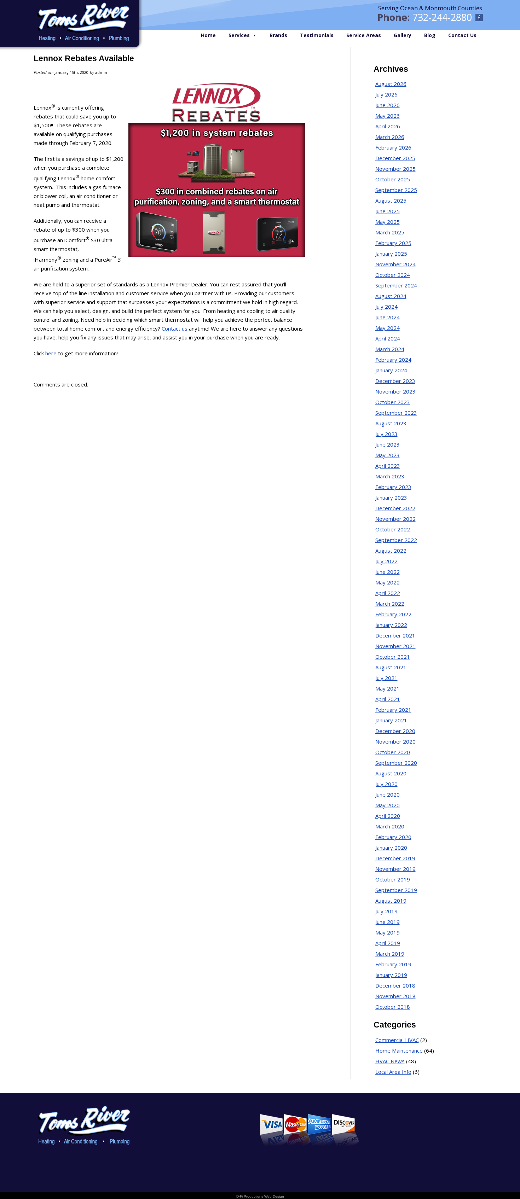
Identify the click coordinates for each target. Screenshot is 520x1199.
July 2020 (386, 783)
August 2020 (390, 773)
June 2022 (387, 571)
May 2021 (387, 688)
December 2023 (395, 380)
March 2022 (389, 603)
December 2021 (395, 635)
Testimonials (317, 35)
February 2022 (393, 614)
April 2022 (387, 592)
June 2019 (387, 921)
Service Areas (363, 35)
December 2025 (395, 158)
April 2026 (387, 126)
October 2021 (392, 656)
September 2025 (396, 189)
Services (239, 35)
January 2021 (391, 720)
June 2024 (387, 317)
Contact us (174, 328)
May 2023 (387, 455)
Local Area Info (393, 1071)
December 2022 (395, 508)
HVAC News (390, 1061)
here (51, 353)
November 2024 (395, 264)
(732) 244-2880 (459, 1120)
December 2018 (395, 985)
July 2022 (386, 561)
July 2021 (386, 677)
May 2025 (387, 221)
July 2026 (386, 94)
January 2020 (391, 847)
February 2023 (393, 486)
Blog (429, 35)
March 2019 (389, 953)
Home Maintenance (399, 1050)
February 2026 (393, 147)
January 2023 (391, 497)
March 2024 (389, 349)
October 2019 (392, 879)
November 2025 (395, 168)
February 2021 (393, 709)
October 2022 (392, 529)
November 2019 (395, 868)
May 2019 (387, 932)
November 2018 (395, 996)
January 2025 (391, 253)
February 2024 (393, 359)
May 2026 (387, 115)
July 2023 (386, 433)
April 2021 (387, 699)
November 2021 (395, 646)
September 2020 (396, 762)
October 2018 (392, 1006)
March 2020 (389, 826)
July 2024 (386, 306)
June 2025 (387, 211)
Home (208, 35)
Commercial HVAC (397, 1039)
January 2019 (391, 974)
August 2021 (390, 667)
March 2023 (389, 476)
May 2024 (387, 327)
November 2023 (395, 391)
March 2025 (389, 232)
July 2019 (386, 911)
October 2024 (392, 274)
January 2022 (391, 624)
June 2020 (387, 794)
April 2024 (387, 338)
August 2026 (390, 83)
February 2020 (393, 836)
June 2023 (387, 444)
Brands (278, 35)
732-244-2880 (442, 17)
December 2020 (395, 730)
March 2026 (389, 136)
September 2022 (396, 539)
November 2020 (395, 741)
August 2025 (390, 200)
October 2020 (392, 752)
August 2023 (390, 423)
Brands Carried (178, 1125)
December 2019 (395, 858)
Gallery (402, 35)
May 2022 (387, 582)
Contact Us (462, 35)
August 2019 (390, 900)
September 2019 (396, 890)
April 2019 (387, 943)
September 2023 (396, 412)
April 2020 (387, 815)
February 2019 (393, 964)
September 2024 (396, 285)
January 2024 (391, 370)
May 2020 (387, 805)
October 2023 (392, 402)
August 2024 (390, 295)
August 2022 (390, 550)
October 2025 (392, 179)
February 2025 (393, 242)
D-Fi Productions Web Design (260, 1196)
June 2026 (387, 105)
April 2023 (387, 465)
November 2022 (395, 518)
